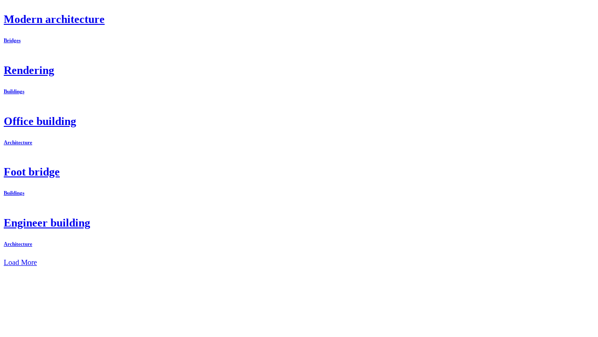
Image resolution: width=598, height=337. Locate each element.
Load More (20, 262)
